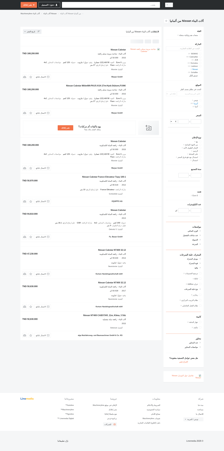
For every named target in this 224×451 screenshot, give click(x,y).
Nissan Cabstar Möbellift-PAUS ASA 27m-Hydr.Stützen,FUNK (96, 86)
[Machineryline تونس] (189, 5)
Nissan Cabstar (118, 50)
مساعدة (200, 410)
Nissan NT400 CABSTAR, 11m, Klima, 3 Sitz (104, 315)
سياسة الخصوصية (153, 410)
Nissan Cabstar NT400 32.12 (112, 250)
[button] (30, 77)
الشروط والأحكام (153, 405)
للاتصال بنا (199, 414)
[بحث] (157, 4)
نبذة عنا (200, 405)
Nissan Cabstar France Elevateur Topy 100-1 (104, 177)
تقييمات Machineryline (151, 418)
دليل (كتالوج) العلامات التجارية (149, 423)
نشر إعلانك (65, 128)
